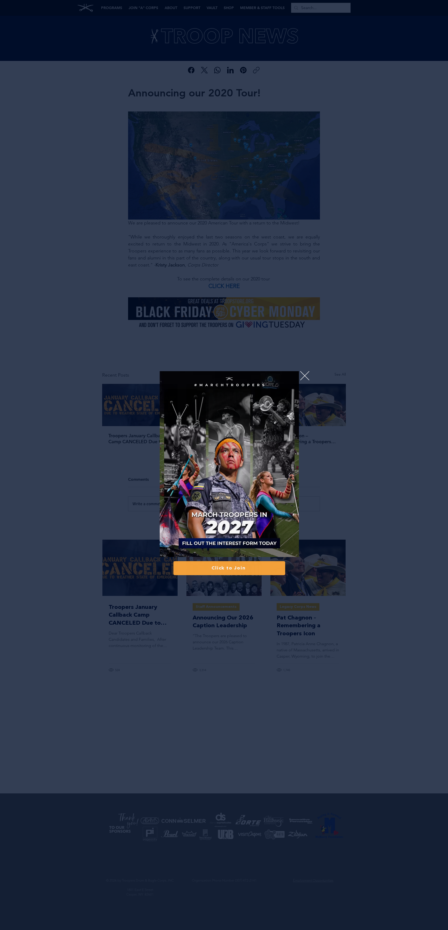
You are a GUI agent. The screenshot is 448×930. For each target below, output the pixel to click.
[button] (304, 375)
